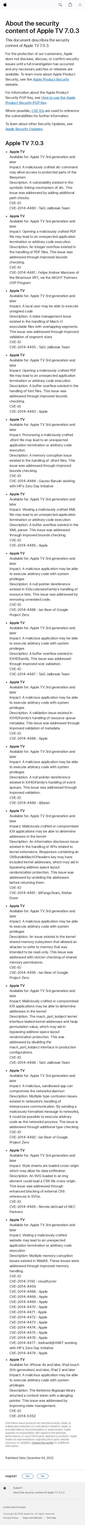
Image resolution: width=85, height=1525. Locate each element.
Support (17, 1487)
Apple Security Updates (23, 129)
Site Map (51, 1518)
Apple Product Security (51, 79)
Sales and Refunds (32, 1518)
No (42, 1476)
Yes (28, 1476)
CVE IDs (38, 111)
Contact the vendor (43, 1442)
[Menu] (80, 5)
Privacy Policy (10, 1518)
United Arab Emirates (14, 1507)
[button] (60, 5)
